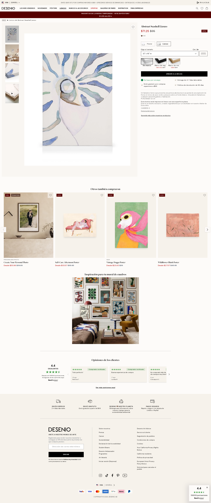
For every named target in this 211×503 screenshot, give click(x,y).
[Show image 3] (12, 72)
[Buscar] (197, 8)
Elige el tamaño (147, 49)
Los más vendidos (27, 8)
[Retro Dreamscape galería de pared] (105, 310)
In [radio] (197, 49)
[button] (203, 53)
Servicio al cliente (143, 432)
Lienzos (63, 8)
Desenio (112, 497)
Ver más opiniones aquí (105, 388)
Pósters (53, 8)
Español (14, 3)
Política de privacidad (70, 459)
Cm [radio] (194, 49)
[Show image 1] (12, 34)
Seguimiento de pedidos (146, 436)
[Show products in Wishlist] (202, 8)
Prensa (101, 432)
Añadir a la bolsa (174, 74)
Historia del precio (148, 111)
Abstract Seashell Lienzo (26, 20)
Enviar (66, 454)
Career (101, 436)
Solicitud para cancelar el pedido (146, 468)
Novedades (42, 8)
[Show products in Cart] (206, 8)
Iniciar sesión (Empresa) (108, 461)
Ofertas (94, 8)
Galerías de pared (108, 8)
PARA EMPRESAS (137, 8)
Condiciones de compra (146, 440)
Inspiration (123, 8)
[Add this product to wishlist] (133, 26)
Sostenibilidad (104, 440)
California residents (144, 454)
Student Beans (104, 448)
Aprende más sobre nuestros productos (155, 115)
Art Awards (103, 457)
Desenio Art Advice (144, 429)
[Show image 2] (12, 52)
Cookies (140, 444)
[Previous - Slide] (139, 63)
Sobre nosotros (104, 429)
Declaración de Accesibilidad (110, 444)
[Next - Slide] (209, 63)
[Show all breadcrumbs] (4, 20)
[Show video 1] (12, 93)
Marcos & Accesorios (78, 8)
